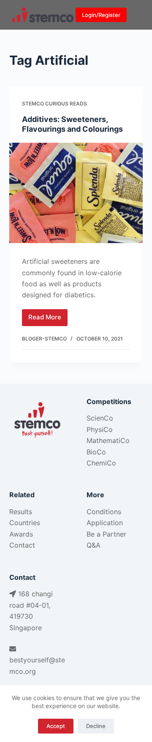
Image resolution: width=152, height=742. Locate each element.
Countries (24, 522)
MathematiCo (108, 440)
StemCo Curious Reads (54, 103)
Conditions (104, 511)
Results (20, 511)
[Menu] (139, 15)
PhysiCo (100, 429)
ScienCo (100, 418)
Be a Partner (106, 534)
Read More (48, 319)
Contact (22, 545)
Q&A (93, 545)
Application (105, 522)
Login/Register (101, 14)
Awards (21, 534)
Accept (55, 726)
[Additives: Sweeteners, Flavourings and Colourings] (76, 193)
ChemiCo (101, 463)
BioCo (96, 452)
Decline (96, 726)
